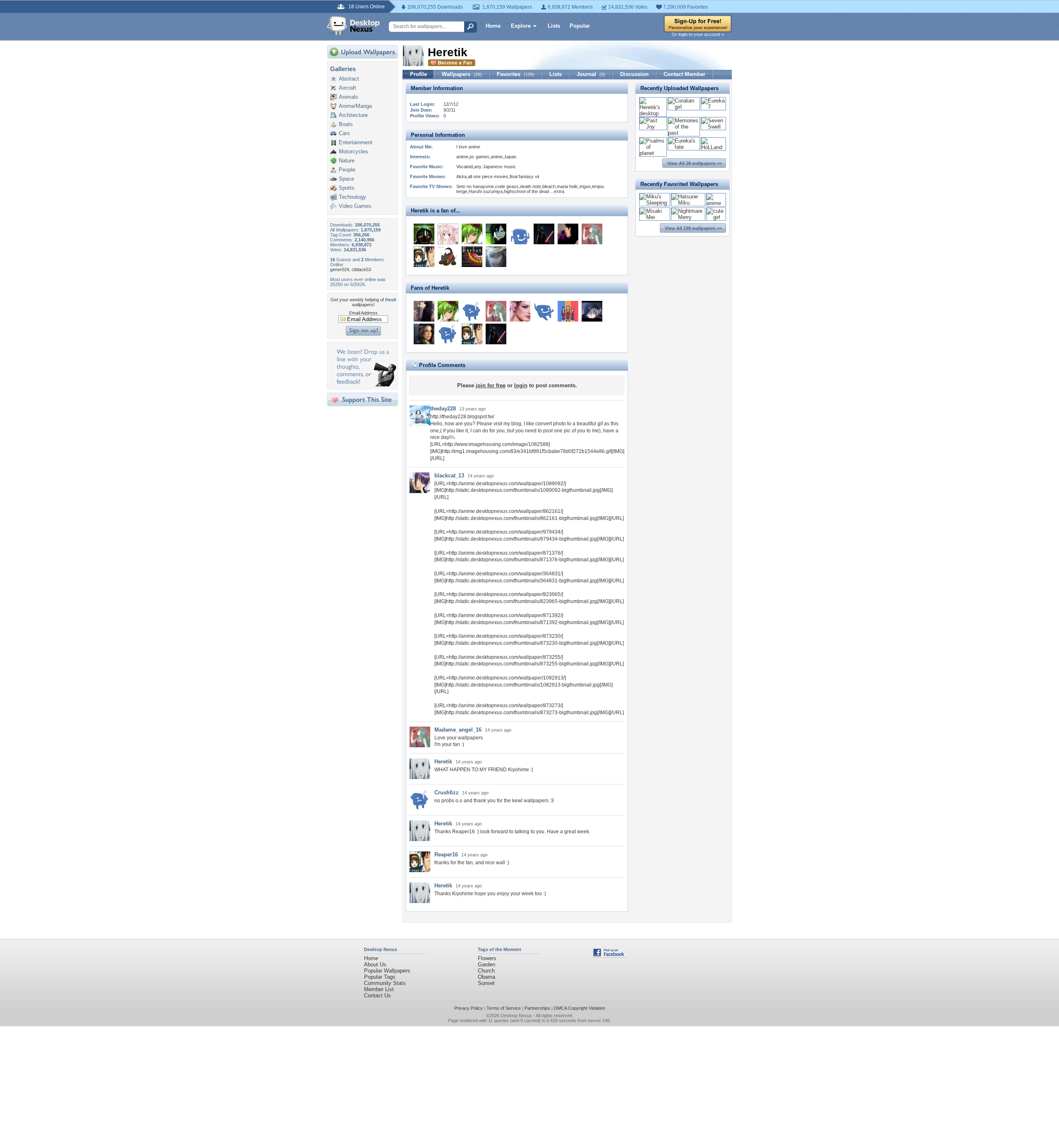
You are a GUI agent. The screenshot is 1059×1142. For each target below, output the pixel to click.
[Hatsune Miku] (688, 203)
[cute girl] (716, 217)
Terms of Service (503, 1008)
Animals (348, 97)
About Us (375, 964)
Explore (521, 26)
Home (493, 26)
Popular (580, 26)
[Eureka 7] (713, 107)
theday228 (443, 408)
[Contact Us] (365, 384)
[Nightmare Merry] (688, 217)
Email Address (363, 312)
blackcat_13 (449, 475)
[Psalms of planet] (653, 153)
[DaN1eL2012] (568, 311)
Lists (554, 26)
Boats (346, 124)
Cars (344, 133)
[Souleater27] (448, 257)
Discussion (634, 74)
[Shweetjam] (520, 311)
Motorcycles (353, 151)
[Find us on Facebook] (609, 956)
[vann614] (544, 234)
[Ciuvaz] (496, 257)
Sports (347, 188)
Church (486, 971)
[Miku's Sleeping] (654, 203)
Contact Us (377, 995)
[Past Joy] (653, 127)
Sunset (486, 983)
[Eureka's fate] (684, 147)
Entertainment (355, 142)
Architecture (353, 115)
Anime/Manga (355, 106)
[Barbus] (472, 257)
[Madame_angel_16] (592, 234)
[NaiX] (496, 234)
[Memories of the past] (684, 133)
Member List (379, 989)
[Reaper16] (424, 257)
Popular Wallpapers (387, 971)
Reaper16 (446, 854)
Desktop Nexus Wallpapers (353, 25)
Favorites (515, 74)
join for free (491, 385)
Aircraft (347, 88)
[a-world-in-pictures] (472, 311)
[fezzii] (424, 311)
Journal (591, 74)
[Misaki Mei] (654, 217)
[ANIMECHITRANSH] (448, 234)
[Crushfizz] (448, 334)
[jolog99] (592, 311)
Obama (486, 977)
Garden (486, 964)
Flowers (487, 958)
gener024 (339, 269)
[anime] (716, 203)
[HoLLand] (713, 147)
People (347, 170)
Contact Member (684, 74)
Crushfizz (446, 792)
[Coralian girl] (684, 107)
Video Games (355, 206)
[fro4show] (520, 234)
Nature (347, 160)
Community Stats (385, 983)
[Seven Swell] (713, 127)
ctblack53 (361, 269)
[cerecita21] (472, 234)
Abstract (349, 79)
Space (346, 179)
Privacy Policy (468, 1008)
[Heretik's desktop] (653, 113)
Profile (418, 74)
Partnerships (537, 1008)
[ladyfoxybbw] (424, 334)
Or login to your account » (698, 34)
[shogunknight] (424, 234)
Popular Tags (379, 977)
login (520, 385)
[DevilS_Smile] (544, 311)
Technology (352, 197)
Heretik (443, 761)
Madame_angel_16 (458, 730)
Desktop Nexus (516, 1015)
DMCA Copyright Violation (579, 1008)
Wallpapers (462, 74)
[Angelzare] (568, 234)
